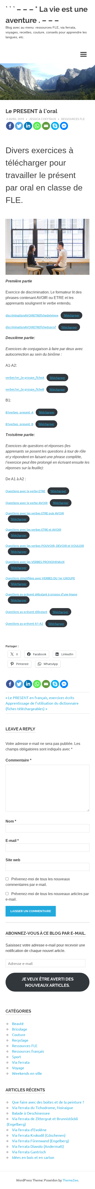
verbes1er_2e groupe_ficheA (25, 378)
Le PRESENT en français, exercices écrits (41, 697)
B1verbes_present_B (19, 424)
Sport (16, 1056)
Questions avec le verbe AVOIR (27, 503)
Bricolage (19, 1029)
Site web (13, 860)
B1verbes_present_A (19, 412)
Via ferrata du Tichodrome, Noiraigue (42, 1107)
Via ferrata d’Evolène (29, 1129)
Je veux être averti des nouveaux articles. (48, 982)
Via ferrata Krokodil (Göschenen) (38, 1135)
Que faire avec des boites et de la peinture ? (48, 1102)
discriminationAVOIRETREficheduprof (31, 327)
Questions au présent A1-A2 (24, 624)
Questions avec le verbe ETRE (25, 491)
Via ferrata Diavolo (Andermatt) (38, 1146)
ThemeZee (70, 1180)
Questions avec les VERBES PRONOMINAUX (35, 562)
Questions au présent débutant (26, 612)
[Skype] (55, 126)
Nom (11, 821)
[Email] (46, 126)
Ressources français (28, 1051)
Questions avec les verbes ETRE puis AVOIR (35, 513)
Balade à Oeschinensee (31, 1113)
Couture (18, 1034)
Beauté (18, 1023)
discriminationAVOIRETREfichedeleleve (32, 315)
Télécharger (71, 315)
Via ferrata (21, 1062)
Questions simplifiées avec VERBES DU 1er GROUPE (40, 578)
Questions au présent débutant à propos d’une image (41, 594)
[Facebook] (10, 126)
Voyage (18, 1067)
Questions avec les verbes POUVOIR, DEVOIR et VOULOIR (45, 546)
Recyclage (20, 1040)
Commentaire (18, 760)
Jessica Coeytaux (42, 119)
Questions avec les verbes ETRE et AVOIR (33, 529)
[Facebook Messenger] (64, 126)
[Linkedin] (28, 126)
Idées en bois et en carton (33, 1157)
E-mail (12, 841)
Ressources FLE (73, 119)
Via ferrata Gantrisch (29, 1151)
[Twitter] (19, 126)
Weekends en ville (27, 1073)
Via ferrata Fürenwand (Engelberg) (40, 1140)
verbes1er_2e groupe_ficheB (25, 389)
